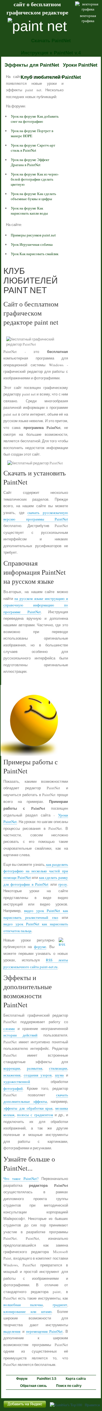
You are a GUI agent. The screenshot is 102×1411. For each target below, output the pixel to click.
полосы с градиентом (35, 1114)
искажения (11, 1075)
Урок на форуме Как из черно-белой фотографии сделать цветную (35, 179)
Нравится (92, 1404)
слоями (9, 1028)
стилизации (58, 1068)
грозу (62, 884)
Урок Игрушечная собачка (32, 244)
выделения (11, 1331)
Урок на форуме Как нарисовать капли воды (29, 211)
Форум (21, 1379)
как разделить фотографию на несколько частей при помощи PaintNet (35, 871)
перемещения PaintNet (44, 1331)
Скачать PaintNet (51, 40)
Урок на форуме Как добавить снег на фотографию (35, 119)
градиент (60, 1304)
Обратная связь (33, 1386)
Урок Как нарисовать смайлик (34, 253)
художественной (16, 1081)
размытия (34, 1068)
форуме (40, 946)
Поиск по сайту (69, 1386)
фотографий (13, 1088)
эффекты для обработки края (27, 1108)
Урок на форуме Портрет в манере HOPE (32, 133)
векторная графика (88, 18)
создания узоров (38, 1075)
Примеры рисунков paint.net (33, 235)
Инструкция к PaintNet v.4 (51, 53)
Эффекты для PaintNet (32, 65)
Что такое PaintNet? (21, 1178)
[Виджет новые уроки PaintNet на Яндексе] (24, 1407)
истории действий (20, 1035)
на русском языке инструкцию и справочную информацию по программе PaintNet (35, 605)
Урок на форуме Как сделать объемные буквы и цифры (33, 196)
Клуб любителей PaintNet (51, 77)
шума (59, 1075)
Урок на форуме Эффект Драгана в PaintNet (30, 162)
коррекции (11, 1068)
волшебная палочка (22, 1304)
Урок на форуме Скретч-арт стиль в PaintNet (33, 148)
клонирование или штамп (27, 1311)
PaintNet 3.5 (46, 1379)
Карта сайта (76, 1379)
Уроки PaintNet (80, 65)
